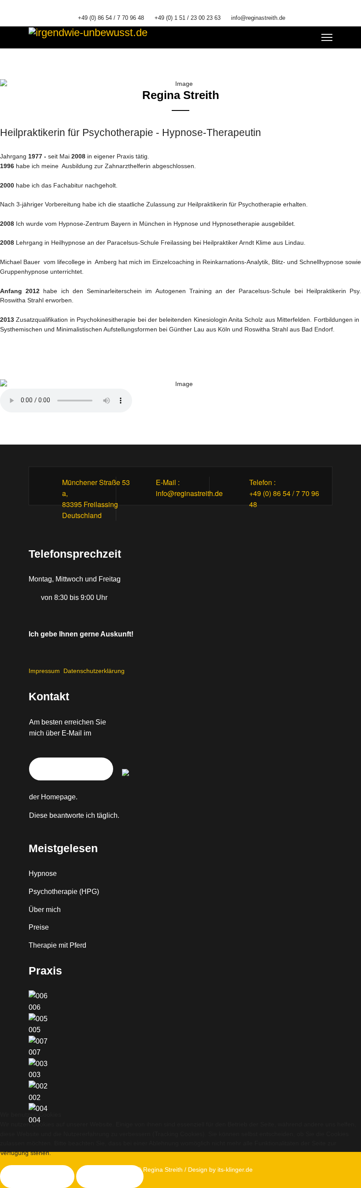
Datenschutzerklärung (94, 670)
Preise (39, 927)
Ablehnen (110, 1176)
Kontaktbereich (71, 768)
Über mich (45, 909)
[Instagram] (187, 7)
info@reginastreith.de (258, 18)
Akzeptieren (37, 1176)
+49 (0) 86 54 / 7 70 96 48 (111, 18)
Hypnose (43, 873)
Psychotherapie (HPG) (64, 891)
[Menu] (326, 37)
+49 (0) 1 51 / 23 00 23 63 (188, 18)
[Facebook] (173, 7)
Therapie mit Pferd (57, 945)
